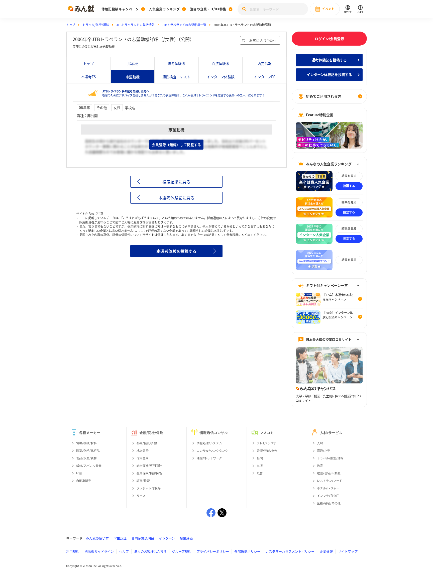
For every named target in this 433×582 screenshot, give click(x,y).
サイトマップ (348, 551)
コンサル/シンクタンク (212, 450)
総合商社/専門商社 (149, 466)
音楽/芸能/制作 (267, 450)
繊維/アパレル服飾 (88, 466)
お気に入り (262, 40)
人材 (320, 443)
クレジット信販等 (149, 488)
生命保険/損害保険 (149, 473)
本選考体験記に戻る (176, 198)
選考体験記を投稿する (329, 59)
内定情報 (265, 63)
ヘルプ (124, 551)
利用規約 (72, 551)
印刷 (79, 473)
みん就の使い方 (97, 538)
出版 (260, 466)
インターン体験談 (221, 76)
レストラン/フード (329, 481)
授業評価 (186, 538)
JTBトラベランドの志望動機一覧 (184, 25)
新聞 (260, 458)
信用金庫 (143, 458)
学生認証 (120, 538)
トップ (70, 25)
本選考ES (88, 76)
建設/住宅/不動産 (329, 473)
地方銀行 (143, 450)
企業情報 (326, 551)
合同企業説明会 (142, 538)
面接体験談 (220, 63)
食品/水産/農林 (86, 458)
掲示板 (132, 63)
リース (141, 496)
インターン (167, 538)
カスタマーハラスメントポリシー (290, 551)
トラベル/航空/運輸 (95, 25)
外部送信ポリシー (247, 551)
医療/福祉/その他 (329, 503)
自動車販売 (83, 481)
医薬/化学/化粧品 (88, 450)
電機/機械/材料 (86, 443)
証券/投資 (143, 481)
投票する (349, 186)
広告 (260, 473)
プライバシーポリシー (212, 551)
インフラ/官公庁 (328, 496)
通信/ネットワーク (209, 458)
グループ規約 (181, 551)
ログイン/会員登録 (329, 38)
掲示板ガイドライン (99, 551)
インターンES (264, 76)
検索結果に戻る (176, 182)
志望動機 (133, 76)
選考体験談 (176, 63)
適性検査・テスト (176, 76)
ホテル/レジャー (328, 488)
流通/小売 (323, 450)
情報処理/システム (209, 443)
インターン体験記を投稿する (329, 74)
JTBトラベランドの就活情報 (135, 25)
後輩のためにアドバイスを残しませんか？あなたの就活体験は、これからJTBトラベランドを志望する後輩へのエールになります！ (183, 93)
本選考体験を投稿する (176, 251)
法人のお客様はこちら (150, 551)
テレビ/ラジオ (266, 443)
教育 (320, 466)
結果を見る (349, 176)
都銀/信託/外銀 (147, 443)
